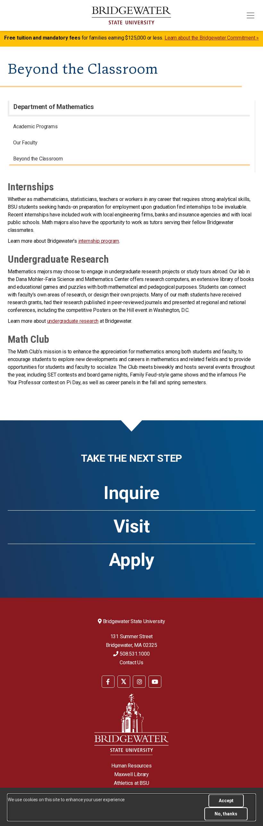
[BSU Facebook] (108, 682)
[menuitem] (129, 128)
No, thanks (226, 813)
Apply (131, 559)
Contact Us (131, 662)
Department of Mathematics (53, 107)
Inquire (131, 493)
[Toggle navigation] (250, 15)
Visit (132, 526)
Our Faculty (25, 143)
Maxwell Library (131, 774)
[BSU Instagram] (139, 682)
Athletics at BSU (131, 783)
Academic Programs (35, 126)
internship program (98, 241)
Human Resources (131, 766)
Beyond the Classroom (38, 159)
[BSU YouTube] (154, 682)
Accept (226, 800)
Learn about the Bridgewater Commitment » (212, 38)
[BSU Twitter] (123, 682)
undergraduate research (73, 321)
